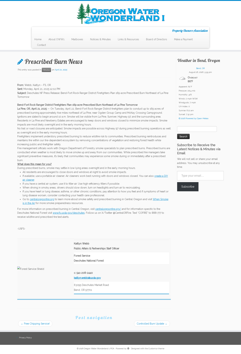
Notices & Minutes (100, 39)
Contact (41, 45)
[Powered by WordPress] (128, 348)
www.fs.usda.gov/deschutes (69, 212)
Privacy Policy (25, 338)
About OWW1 (56, 39)
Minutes (46, 70)
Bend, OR (200, 68)
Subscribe (187, 186)
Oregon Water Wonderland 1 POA (99, 348)
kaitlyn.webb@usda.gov (87, 277)
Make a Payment (183, 39)
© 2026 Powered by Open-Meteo (193, 118)
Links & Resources (128, 39)
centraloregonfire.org (42, 199)
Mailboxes (77, 39)
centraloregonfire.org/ (108, 209)
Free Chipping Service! (35, 323)
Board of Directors (156, 39)
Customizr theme (156, 348)
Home (37, 39)
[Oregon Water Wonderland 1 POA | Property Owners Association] (120, 13)
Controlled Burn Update (152, 323)
